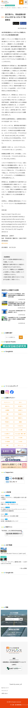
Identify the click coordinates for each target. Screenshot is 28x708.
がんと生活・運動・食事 (20, 433)
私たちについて (5, 687)
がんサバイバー (7, 402)
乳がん (20, 402)
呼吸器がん (20, 414)
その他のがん (20, 425)
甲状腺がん (7, 422)
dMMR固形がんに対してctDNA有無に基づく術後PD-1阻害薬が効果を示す (17, 319)
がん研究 (7, 437)
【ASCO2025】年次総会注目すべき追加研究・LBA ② (16, 311)
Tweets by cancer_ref (15, 684)
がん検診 (20, 441)
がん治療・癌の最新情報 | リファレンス (19, 704)
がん (7, 429)
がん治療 (20, 429)
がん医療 (20, 437)
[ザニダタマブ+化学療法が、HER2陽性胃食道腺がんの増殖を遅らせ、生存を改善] (4, 294)
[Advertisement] (14, 368)
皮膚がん (7, 418)
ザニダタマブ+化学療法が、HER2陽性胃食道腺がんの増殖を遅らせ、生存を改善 (17, 295)
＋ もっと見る (23, 568)
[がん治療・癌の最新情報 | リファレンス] (5, 2)
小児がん (7, 425)
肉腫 (7, 414)
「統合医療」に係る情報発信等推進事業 (11, 530)
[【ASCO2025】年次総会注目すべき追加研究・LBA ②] (4, 311)
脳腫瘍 (20, 422)
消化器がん (20, 406)
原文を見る (5, 243)
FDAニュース (20, 445)
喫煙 (7, 445)
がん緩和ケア (7, 433)
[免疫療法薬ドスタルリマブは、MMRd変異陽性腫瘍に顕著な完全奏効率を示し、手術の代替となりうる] (4, 303)
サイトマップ (5, 690)
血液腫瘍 (7, 410)
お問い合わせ (5, 693)
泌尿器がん (20, 410)
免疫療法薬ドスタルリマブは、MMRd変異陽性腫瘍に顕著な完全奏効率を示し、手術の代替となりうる (16, 303)
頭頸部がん (20, 418)
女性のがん (7, 406)
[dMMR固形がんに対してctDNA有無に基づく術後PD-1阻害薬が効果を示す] (4, 318)
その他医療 (7, 441)
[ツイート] (16, 23)
